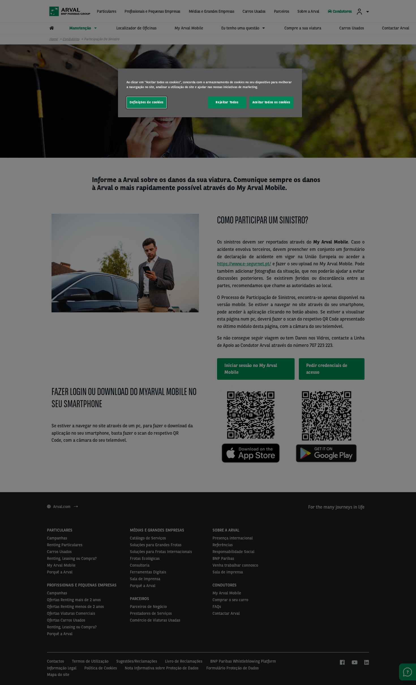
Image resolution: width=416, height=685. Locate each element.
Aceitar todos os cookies (271, 102)
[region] (210, 93)
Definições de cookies (147, 102)
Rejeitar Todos (227, 102)
